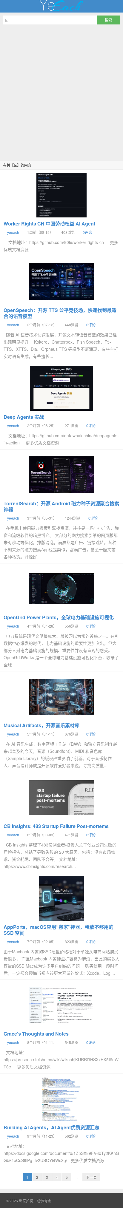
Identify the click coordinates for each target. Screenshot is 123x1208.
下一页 (91, 1177)
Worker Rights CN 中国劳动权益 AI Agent (49, 223)
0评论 (87, 232)
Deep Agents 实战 (24, 416)
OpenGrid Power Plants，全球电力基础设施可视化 (59, 617)
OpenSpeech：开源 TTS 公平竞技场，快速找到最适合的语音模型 (60, 313)
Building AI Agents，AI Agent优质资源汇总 (51, 1127)
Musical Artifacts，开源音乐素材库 (41, 725)
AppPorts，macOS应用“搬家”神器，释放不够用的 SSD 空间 (58, 929)
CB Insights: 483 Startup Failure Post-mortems (56, 826)
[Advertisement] (61, 91)
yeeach (13, 232)
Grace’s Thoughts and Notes (36, 1033)
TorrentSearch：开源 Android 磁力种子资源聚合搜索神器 (61, 506)
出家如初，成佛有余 (61, 6)
